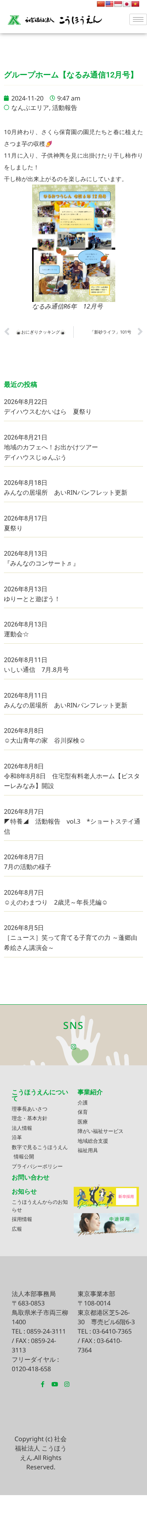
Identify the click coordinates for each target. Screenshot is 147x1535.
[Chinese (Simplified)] (101, 4)
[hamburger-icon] (138, 19)
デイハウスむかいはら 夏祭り (48, 411)
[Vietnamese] (135, 4)
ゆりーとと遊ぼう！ (32, 598)
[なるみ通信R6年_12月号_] (73, 243)
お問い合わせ (30, 1177)
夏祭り (13, 528)
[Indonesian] (118, 4)
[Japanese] (127, 4)
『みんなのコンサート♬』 (41, 563)
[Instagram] (73, 1047)
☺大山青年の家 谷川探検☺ (44, 740)
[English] (109, 4)
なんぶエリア (30, 107)
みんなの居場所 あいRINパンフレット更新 (65, 492)
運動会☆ (16, 634)
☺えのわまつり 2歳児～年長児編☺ (56, 902)
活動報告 (64, 107)
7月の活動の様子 (27, 866)
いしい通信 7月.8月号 (36, 669)
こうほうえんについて (40, 1095)
